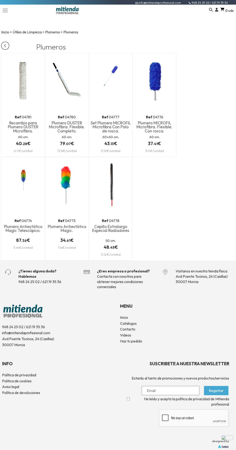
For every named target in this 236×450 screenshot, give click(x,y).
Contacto (127, 329)
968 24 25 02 (201, 2)
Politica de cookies (17, 381)
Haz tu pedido (131, 341)
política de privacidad (193, 399)
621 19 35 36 (220, 2)
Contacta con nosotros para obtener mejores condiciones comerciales (120, 281)
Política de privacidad (19, 375)
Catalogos (128, 323)
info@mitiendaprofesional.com (160, 2)
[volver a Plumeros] (5, 45)
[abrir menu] (5, 10)
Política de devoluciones (21, 392)
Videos (125, 335)
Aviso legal (10, 386)
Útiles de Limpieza (27, 32)
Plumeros (52, 32)
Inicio (5, 32)
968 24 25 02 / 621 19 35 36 (39, 281)
